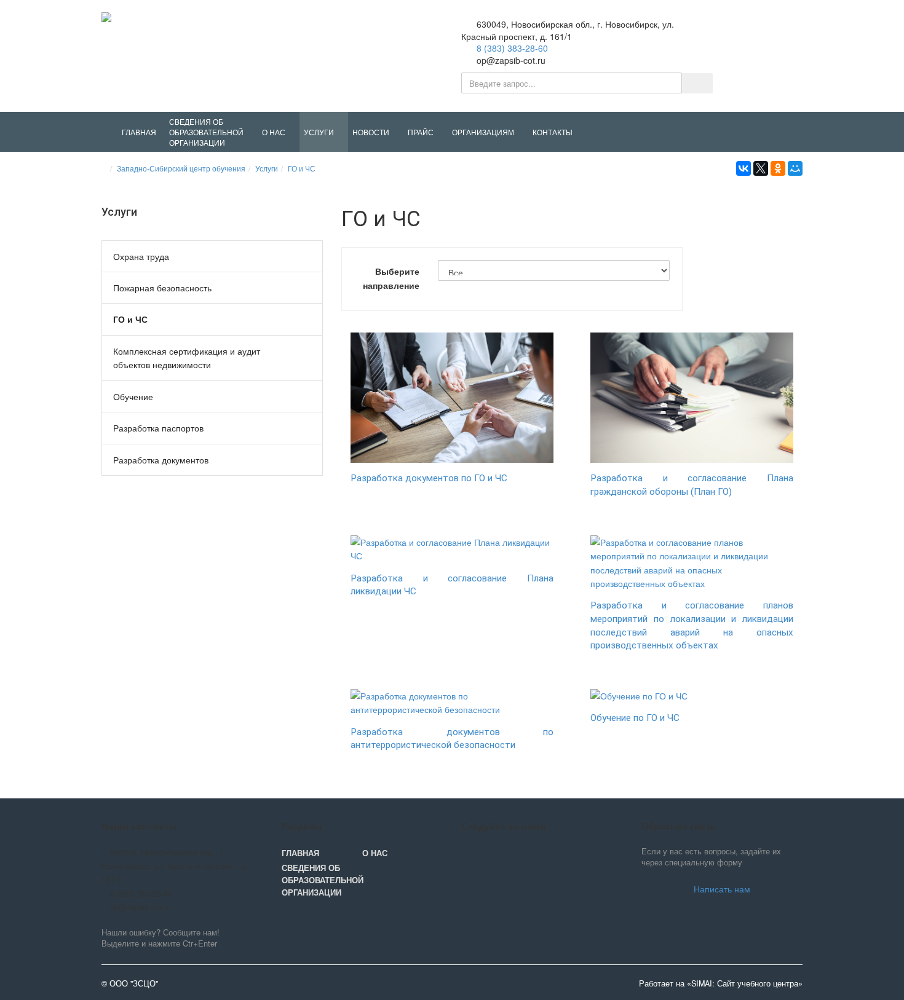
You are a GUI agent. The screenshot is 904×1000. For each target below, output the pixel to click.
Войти (778, 30)
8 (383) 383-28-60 (512, 48)
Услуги (266, 168)
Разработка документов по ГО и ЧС (429, 478)
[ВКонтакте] (743, 168)
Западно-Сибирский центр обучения (181, 168)
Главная (300, 853)
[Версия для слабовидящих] (738, 30)
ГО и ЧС (301, 168)
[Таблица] (796, 304)
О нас (374, 853)
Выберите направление (391, 278)
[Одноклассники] (778, 168)
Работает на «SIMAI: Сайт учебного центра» (721, 983)
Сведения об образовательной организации (322, 880)
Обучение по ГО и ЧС (635, 717)
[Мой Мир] (795, 168)
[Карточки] (773, 304)
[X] (760, 168)
